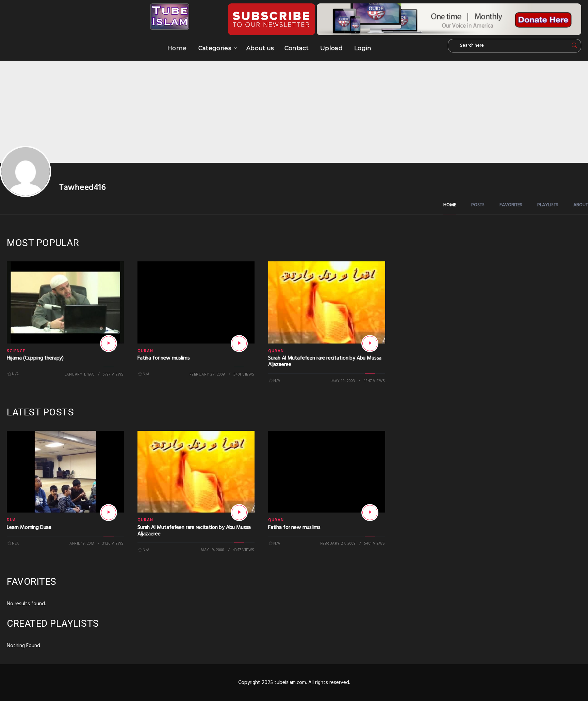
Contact (296, 48)
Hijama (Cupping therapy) (35, 358)
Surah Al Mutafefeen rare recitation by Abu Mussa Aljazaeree (324, 361)
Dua (11, 520)
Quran (145, 351)
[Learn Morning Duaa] (108, 512)
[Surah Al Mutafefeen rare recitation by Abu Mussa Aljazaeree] (369, 343)
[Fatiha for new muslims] (239, 343)
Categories (214, 48)
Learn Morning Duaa (29, 527)
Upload (331, 48)
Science (16, 351)
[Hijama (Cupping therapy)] (108, 343)
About (580, 205)
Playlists (547, 205)
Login (363, 48)
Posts (478, 205)
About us (260, 48)
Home (176, 48)
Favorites (511, 205)
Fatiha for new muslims (163, 358)
